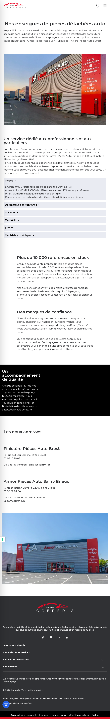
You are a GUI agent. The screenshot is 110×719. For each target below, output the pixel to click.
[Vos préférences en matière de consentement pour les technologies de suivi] (2, 539)
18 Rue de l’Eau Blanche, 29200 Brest (25, 455)
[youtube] (67, 637)
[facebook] (43, 637)
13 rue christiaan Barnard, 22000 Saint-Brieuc (29, 487)
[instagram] (51, 637)
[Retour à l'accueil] (14, 5)
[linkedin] (59, 637)
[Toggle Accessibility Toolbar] (6, 704)
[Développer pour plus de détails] (55, 645)
